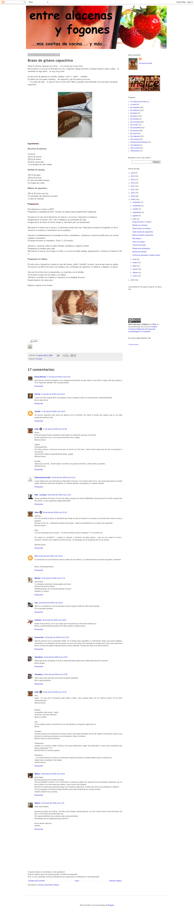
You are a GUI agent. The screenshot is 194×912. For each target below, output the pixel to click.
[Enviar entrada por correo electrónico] (58, 355)
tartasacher (39, 637)
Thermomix (134, 151)
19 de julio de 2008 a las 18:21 (53, 774)
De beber (134, 113)
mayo (135, 263)
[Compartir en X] (69, 355)
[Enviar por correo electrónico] (64, 355)
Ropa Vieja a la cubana (142, 228)
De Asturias (134, 110)
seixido (37, 411)
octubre (136, 209)
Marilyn (37, 578)
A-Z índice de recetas (138, 102)
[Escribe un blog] (66, 355)
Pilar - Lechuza (40, 495)
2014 (133, 180)
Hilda (37, 429)
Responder (39, 386)
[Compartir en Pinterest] (74, 355)
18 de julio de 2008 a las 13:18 (55, 512)
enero (135, 276)
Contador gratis (133, 344)
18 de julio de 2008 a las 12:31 (59, 495)
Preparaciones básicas (139, 142)
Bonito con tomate (139, 252)
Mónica (37, 774)
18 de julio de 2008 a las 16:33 (50, 556)
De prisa (133, 133)
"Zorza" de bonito (139, 245)
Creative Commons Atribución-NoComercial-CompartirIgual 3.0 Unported (142, 329)
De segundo (135, 136)
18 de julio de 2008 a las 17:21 (53, 578)
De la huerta (135, 122)
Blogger (111, 905)
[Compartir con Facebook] (72, 355)
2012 (133, 186)
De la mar (134, 125)
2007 (133, 280)
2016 (133, 173)
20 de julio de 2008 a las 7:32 (52, 803)
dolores (38, 803)
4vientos (38, 620)
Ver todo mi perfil (145, 63)
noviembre (137, 206)
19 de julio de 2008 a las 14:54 (55, 657)
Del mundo (134, 139)
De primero (134, 131)
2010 (133, 193)
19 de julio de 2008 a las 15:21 (55, 692)
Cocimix (133, 104)
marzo (135, 269)
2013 (133, 183)
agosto (135, 216)
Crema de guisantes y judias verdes (146, 255)
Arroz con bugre (139, 242)
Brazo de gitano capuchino (143, 235)
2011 (133, 190)
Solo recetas (135, 148)
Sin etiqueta (135, 145)
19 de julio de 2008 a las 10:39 (57, 637)
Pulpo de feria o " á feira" (142, 222)
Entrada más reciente (36, 881)
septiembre (137, 212)
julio (134, 219)
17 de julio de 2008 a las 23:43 (53, 394)
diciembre (137, 202)
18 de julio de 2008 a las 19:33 (50, 603)
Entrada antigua (115, 881)
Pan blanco (137, 239)
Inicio (77, 881)
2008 (133, 199)
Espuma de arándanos (141, 248)
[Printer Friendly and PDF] (30, 348)
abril (135, 266)
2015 (133, 176)
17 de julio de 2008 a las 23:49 (53, 411)
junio (135, 259)
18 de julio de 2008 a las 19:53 (54, 620)
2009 (133, 196)
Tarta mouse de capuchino (143, 232)
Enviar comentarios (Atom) (49, 885)
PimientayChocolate (43, 478)
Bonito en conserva (140, 225)
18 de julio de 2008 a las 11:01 (63, 478)
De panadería (135, 128)
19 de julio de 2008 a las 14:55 (55, 674)
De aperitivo (135, 107)
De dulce (39, 359)
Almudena (39, 657)
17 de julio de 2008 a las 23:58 (55, 429)
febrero (136, 273)
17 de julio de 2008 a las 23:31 (58, 377)
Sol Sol (37, 394)
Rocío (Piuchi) (40, 377)
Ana (36, 556)
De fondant (134, 119)
